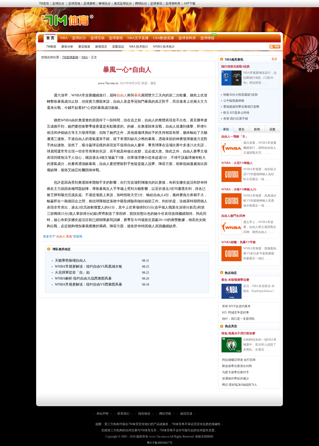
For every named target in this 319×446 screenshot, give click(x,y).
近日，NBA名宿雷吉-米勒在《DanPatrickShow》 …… (259, 291)
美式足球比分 (123, 3)
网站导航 (165, 413)
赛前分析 (67, 46)
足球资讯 (156, 3)
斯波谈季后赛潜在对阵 (237, 366)
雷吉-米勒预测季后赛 (235, 280)
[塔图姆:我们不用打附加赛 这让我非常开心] (231, 345)
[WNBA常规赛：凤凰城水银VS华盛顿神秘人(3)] (231, 201)
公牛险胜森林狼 (233, 100)
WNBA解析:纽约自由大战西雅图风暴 (83, 278)
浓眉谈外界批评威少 (235, 378)
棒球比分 (105, 3)
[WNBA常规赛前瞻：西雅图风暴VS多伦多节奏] (231, 253)
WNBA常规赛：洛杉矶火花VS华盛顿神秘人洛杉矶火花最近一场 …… (259, 174)
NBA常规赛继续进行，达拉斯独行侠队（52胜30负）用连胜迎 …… (260, 77)
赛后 (241, 129)
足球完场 (74, 3)
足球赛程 (89, 3)
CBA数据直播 (163, 38)
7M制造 (51, 46)
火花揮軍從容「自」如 (72, 272)
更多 (274, 59)
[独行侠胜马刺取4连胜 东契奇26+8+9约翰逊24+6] (231, 78)
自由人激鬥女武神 (233, 216)
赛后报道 (84, 46)
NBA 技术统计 (138, 46)
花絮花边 (118, 46)
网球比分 (141, 3)
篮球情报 (207, 38)
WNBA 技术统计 (164, 46)
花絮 (272, 129)
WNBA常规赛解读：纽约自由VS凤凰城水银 (88, 266)
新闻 (257, 129)
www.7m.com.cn (108, 83)
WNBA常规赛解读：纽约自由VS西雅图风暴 (88, 284)
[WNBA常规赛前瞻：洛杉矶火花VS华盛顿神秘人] (231, 174)
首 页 (50, 38)
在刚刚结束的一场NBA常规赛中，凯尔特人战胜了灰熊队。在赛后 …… (260, 344)
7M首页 (44, 3)
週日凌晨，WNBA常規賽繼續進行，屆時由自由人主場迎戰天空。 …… (259, 147)
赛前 (226, 129)
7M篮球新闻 (70, 57)
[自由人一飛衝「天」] (231, 148)
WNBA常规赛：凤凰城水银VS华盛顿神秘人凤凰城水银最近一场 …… (259, 200)
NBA (64, 38)
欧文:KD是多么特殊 (236, 112)
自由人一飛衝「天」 (234, 136)
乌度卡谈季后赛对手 (235, 372)
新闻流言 (101, 46)
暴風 (137, 95)
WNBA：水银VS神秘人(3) (238, 189)
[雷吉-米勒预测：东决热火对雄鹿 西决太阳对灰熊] (231, 291)
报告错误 (144, 413)
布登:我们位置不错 (235, 118)
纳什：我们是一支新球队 (238, 318)
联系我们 (123, 413)
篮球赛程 (116, 38)
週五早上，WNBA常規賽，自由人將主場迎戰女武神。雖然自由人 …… (259, 227)
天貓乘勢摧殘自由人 (70, 260)
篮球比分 (79, 38)
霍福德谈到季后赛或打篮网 (241, 106)
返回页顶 (186, 413)
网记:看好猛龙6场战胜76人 (239, 384)
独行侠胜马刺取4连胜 (235, 66)
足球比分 (58, 3)
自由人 (122, 95)
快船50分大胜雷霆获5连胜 (240, 94)
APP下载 (189, 3)
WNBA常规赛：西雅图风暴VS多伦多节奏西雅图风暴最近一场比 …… (259, 253)
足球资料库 (172, 3)
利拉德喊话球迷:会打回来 (239, 360)
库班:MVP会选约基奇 (236, 306)
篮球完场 (97, 38)
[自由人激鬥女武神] (231, 227)
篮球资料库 (187, 38)
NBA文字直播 (138, 38)
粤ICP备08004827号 (159, 443)
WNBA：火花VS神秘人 (237, 163)
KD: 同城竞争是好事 (235, 312)
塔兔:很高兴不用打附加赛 (238, 333)
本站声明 (102, 413)
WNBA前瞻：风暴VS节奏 (238, 242)
